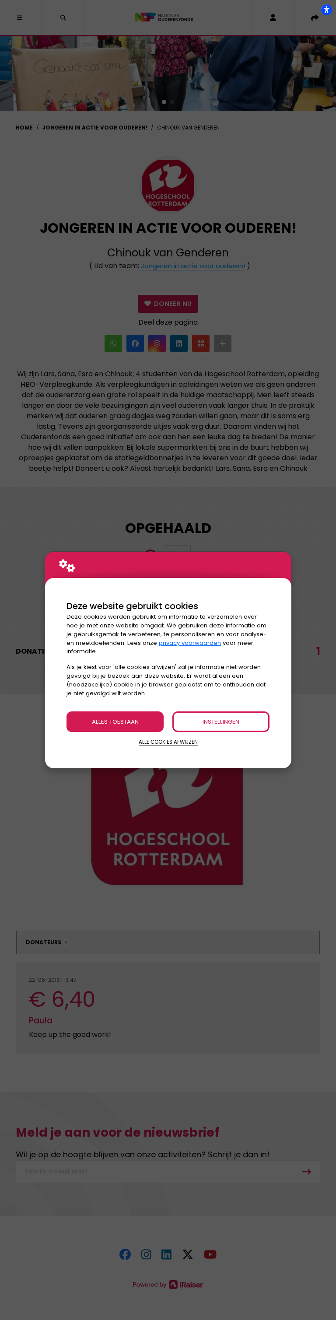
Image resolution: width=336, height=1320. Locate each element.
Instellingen (221, 722)
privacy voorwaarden (190, 643)
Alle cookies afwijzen (168, 742)
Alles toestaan (115, 722)
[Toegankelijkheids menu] (326, 9)
